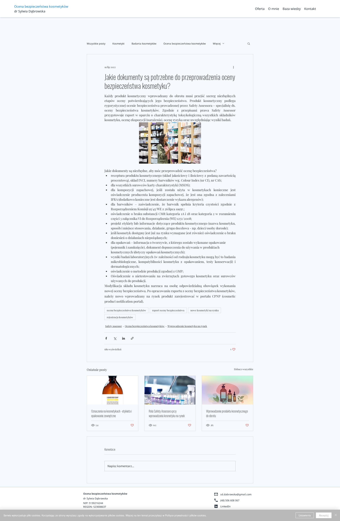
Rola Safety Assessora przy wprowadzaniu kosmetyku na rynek (167, 413)
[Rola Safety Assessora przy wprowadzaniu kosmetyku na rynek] (170, 390)
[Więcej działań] (233, 67)
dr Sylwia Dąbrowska (29, 11)
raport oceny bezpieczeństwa (168, 310)
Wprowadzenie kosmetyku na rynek (187, 326)
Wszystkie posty (96, 43)
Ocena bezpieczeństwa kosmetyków (184, 43)
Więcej (217, 43)
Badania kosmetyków (144, 43)
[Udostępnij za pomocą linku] (132, 338)
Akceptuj (323, 515)
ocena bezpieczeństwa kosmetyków (126, 310)
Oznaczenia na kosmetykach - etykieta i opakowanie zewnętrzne (111, 413)
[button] (248, 43)
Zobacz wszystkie (243, 369)
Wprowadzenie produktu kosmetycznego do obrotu (227, 413)
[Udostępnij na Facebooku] (106, 338)
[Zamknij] (336, 515)
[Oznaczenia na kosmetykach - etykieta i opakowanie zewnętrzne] (112, 390)
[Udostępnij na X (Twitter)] (115, 338)
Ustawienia (305, 515)
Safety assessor (113, 326)
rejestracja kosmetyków (120, 317)
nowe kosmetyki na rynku (204, 310)
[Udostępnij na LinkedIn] (123, 338)
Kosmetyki (118, 43)
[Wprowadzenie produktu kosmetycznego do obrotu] (227, 390)
